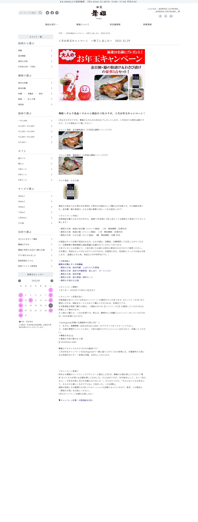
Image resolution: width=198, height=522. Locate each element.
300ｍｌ (21, 201)
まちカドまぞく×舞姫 (27, 239)
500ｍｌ (22, 206)
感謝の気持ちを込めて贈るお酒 (31, 250)
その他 (21, 223)
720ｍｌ (22, 212)
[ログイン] (160, 16)
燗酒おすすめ (23, 244)
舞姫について (82, 24)
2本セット (22, 169)
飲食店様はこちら (25, 260)
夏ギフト (22, 158)
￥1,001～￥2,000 (26, 126)
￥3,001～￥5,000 (26, 136)
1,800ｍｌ (22, 217)
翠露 (20, 50)
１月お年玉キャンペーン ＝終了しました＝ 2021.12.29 (94, 40)
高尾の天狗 (23, 61)
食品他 (21, 104)
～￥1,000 (22, 120)
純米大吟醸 (23, 82)
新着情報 (147, 24)
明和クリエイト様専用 (27, 266)
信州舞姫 (22, 56)
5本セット (22, 179)
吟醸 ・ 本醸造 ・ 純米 (30, 93)
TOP (60, 33)
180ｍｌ (21, 196)
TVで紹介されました (27, 255)
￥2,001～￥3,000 (26, 131)
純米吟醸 (22, 88)
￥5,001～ (22, 142)
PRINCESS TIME (26, 66)
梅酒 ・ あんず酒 (26, 99)
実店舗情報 (115, 24)
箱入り (21, 163)
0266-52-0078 (101, 1)
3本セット (22, 174)
